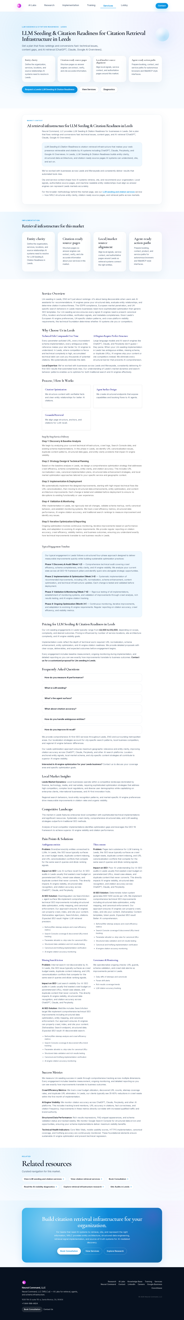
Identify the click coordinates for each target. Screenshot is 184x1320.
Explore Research (115, 1251)
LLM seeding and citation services (119, 192)
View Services (89, 89)
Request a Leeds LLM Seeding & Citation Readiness (49, 89)
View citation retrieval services (85, 1179)
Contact (162, 6)
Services (108, 5)
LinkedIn (131, 1284)
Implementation (70, 5)
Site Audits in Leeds (120, 1187)
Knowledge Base (135, 1281)
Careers (141, 1284)
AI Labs (32, 5)
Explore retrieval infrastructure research (83, 1187)
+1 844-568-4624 (30, 1303)
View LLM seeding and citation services (43, 1179)
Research (49, 5)
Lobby (124, 5)
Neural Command (108, 1284)
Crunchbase (156, 1288)
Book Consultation (117, 1179)
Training (91, 5)
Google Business (154, 1284)
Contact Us (48, 1309)
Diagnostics (109, 89)
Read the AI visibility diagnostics (39, 1187)
